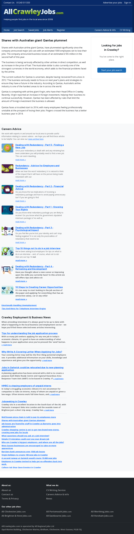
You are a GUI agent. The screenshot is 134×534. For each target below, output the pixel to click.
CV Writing (125, 30)
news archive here (35, 139)
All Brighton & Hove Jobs (17, 515)
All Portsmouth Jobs (59, 511)
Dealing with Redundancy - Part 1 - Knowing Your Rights (39, 208)
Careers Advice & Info (105, 30)
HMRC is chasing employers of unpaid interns (26, 385)
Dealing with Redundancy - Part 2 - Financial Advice (39, 187)
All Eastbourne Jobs (58, 515)
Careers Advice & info (57, 494)
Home (7, 30)
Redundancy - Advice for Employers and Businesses (37, 166)
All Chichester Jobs (14, 511)
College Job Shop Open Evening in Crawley (21, 467)
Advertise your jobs (112, 2)
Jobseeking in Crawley (14, 401)
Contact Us (9, 2)
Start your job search (111, 70)
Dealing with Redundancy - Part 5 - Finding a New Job (39, 146)
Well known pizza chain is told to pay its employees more (29, 417)
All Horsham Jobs (102, 515)
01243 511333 (23, 2)
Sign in (127, 2)
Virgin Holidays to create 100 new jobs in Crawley (25, 455)
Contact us (7, 494)
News (49, 498)
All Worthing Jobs (102, 511)
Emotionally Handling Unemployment (19, 305)
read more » (20, 159)
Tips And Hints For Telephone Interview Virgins (24, 308)
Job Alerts (48, 30)
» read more (7, 345)
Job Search (19, 30)
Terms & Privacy (10, 498)
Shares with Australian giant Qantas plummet (23, 420)
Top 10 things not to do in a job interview (37, 248)
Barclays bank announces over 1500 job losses (23, 451)
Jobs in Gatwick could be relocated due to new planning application (32, 368)
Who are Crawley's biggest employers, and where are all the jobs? (33, 442)
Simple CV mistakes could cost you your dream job (25, 439)
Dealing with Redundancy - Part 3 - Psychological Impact (34, 228)
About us (6, 490)
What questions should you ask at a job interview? (25, 435)
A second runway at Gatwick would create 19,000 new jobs (29, 458)
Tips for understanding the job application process (30, 333)
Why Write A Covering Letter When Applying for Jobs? (32, 351)
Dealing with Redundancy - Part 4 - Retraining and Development (34, 267)
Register (61, 30)
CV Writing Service (56, 490)
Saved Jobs (33, 30)
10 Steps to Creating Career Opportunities (39, 287)
